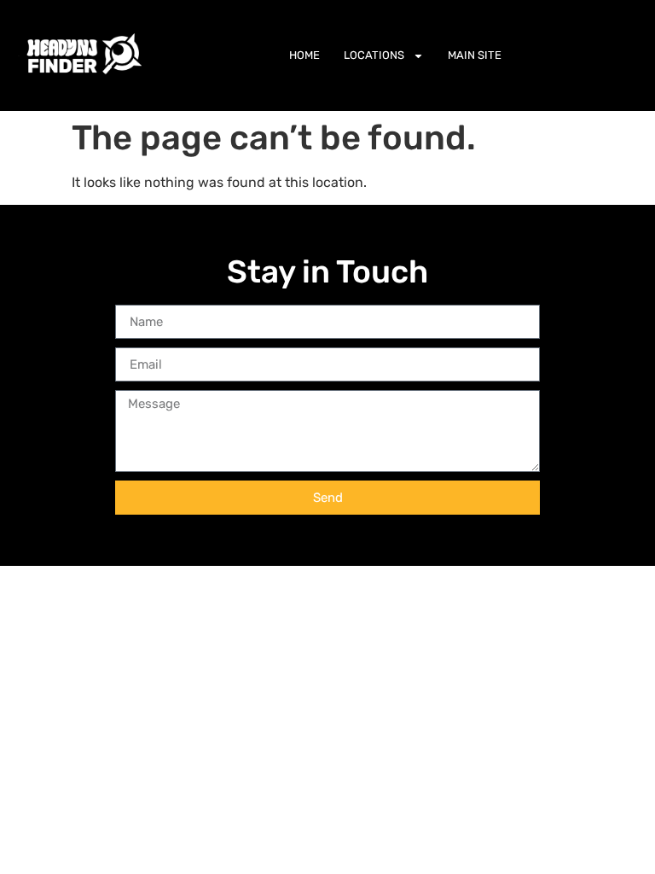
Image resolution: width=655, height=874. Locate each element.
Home (304, 55)
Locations (374, 55)
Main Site (474, 55)
